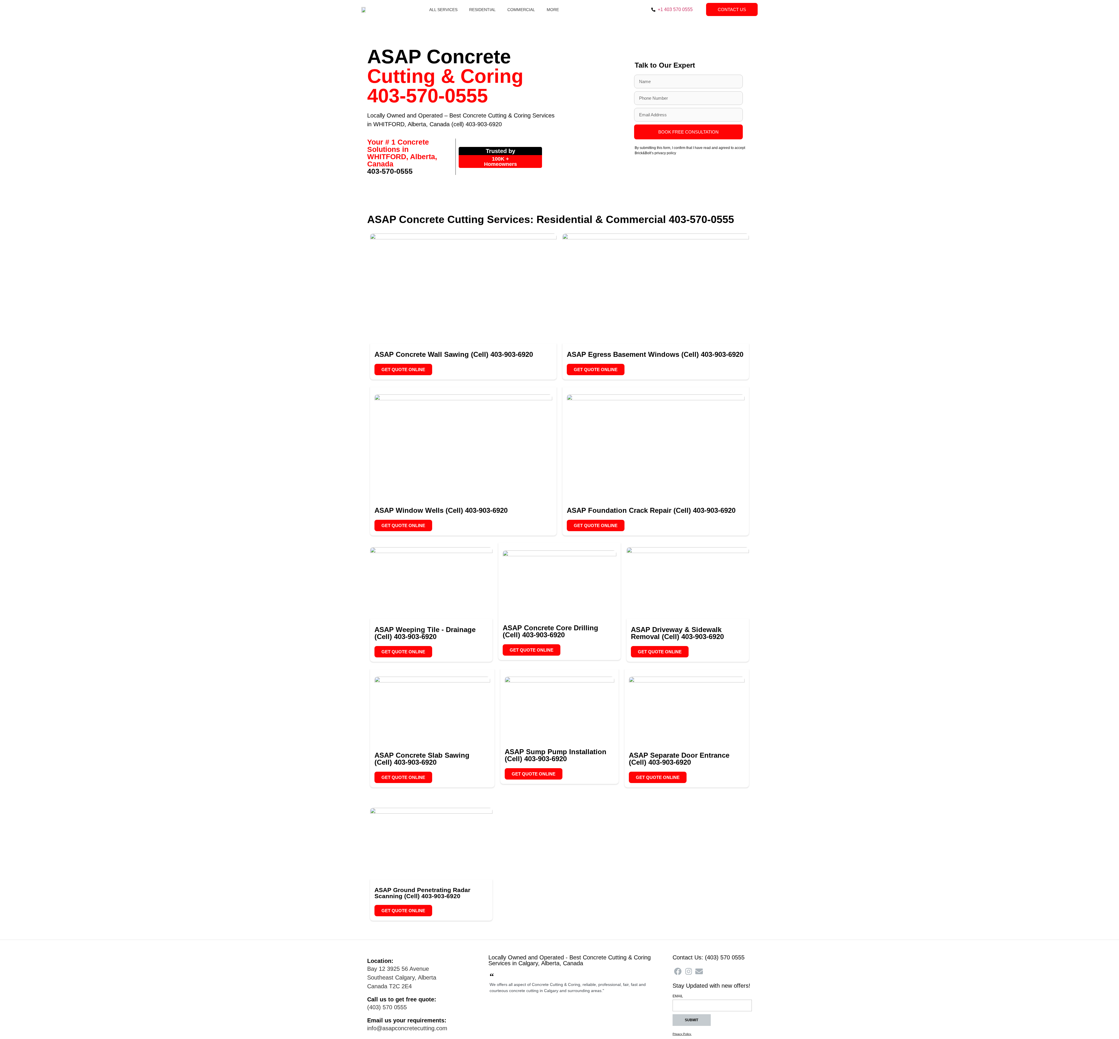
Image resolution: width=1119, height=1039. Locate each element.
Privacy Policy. (682, 1034)
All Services (443, 9)
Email (678, 996)
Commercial (521, 9)
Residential (482, 9)
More (553, 9)
